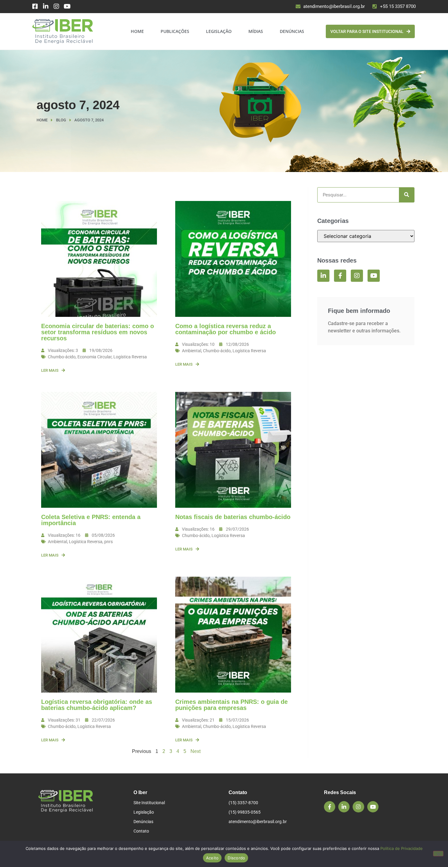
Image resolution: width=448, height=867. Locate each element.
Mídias (255, 31)
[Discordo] (438, 853)
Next (195, 751)
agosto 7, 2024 (78, 105)
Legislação (219, 31)
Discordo (236, 857)
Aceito (212, 857)
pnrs (108, 541)
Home (137, 31)
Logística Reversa (130, 356)
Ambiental (191, 350)
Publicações (175, 31)
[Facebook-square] (35, 6)
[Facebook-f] (340, 276)
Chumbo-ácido (62, 356)
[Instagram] (56, 6)
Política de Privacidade (401, 848)
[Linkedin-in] (46, 6)
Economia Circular (94, 356)
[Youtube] (67, 6)
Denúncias (292, 31)
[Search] (406, 195)
